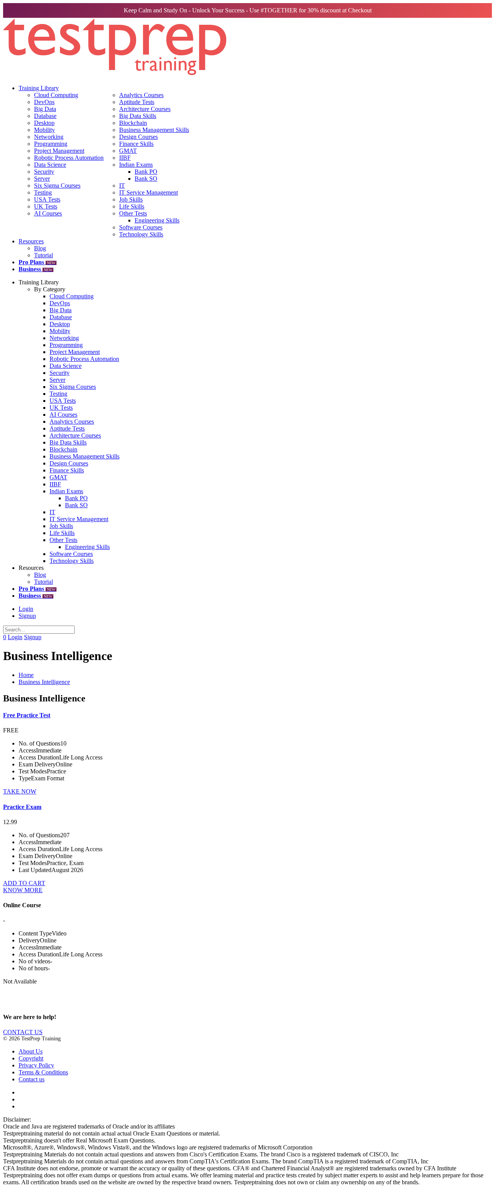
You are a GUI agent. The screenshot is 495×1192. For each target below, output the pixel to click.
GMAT (128, 150)
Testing (43, 192)
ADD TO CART (24, 883)
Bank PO (146, 171)
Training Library (39, 88)
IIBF (125, 157)
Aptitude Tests (136, 102)
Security (44, 171)
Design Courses (138, 136)
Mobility (44, 130)
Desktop (44, 123)
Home (26, 675)
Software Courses (140, 227)
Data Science (50, 164)
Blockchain (133, 123)
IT (122, 185)
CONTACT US (23, 1032)
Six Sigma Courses (57, 185)
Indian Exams (136, 164)
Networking (48, 136)
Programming (50, 143)
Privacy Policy (36, 1065)
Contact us (31, 1079)
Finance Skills (136, 143)
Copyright (31, 1058)
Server (42, 178)
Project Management (59, 150)
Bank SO (146, 178)
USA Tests (47, 199)
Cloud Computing (56, 95)
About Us (31, 1051)
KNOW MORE (23, 890)
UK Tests (45, 206)
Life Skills (131, 206)
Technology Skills (141, 234)
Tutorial (43, 255)
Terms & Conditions (43, 1072)
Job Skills (131, 199)
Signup (27, 615)
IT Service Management (148, 192)
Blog (40, 248)
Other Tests (133, 213)
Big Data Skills (137, 116)
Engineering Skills (157, 220)
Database (45, 116)
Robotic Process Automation (69, 157)
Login (26, 608)
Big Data (45, 109)
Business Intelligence (44, 682)
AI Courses (48, 213)
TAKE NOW (19, 791)
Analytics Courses (141, 95)
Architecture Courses (145, 109)
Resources (31, 241)
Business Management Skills (154, 130)
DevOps (44, 102)
